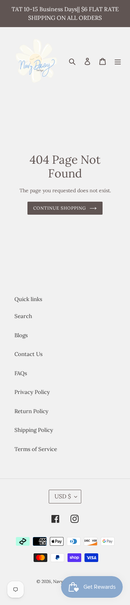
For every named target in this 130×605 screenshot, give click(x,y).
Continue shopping (59, 208)
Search (23, 316)
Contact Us (28, 354)
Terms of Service (35, 449)
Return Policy (31, 411)
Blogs (21, 335)
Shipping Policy (33, 429)
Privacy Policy (32, 392)
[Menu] (117, 61)
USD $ (63, 496)
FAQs (20, 373)
